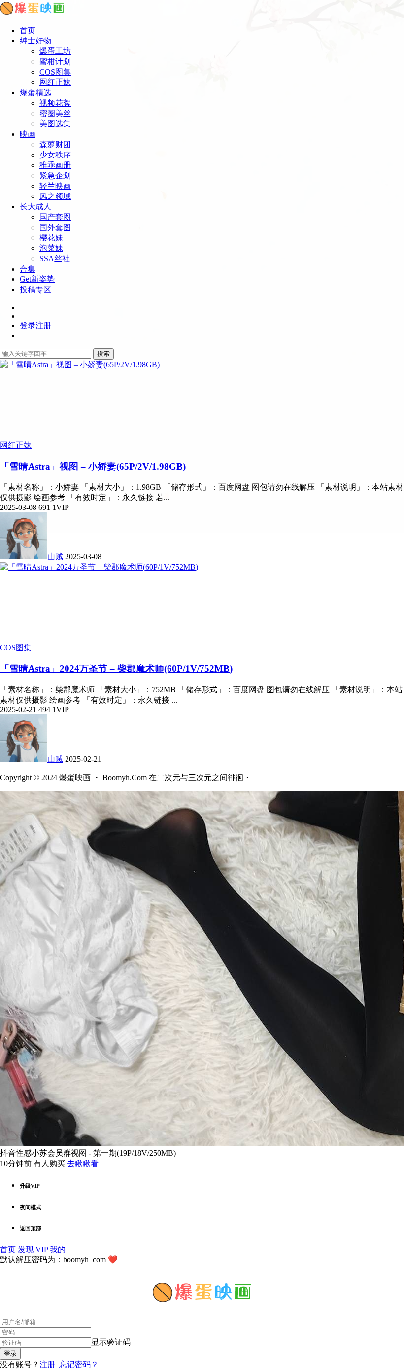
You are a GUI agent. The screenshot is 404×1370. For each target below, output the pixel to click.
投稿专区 (35, 289)
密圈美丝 (55, 113)
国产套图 (55, 217)
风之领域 (55, 196)
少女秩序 (55, 155)
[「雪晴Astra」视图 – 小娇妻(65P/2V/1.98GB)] (80, 364)
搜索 (103, 353)
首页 (27, 30)
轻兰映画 (55, 186)
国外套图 (55, 227)
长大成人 (35, 206)
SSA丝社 (54, 258)
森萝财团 (55, 144)
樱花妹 (51, 238)
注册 (47, 1364)
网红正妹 (55, 82)
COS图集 (55, 72)
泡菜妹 (51, 248)
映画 (27, 134)
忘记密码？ (79, 1364)
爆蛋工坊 (55, 51)
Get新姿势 (37, 279)
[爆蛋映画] (32, 13)
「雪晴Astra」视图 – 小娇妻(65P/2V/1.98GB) (93, 466)
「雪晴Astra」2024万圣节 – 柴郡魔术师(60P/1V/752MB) (116, 669)
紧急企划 (55, 175)
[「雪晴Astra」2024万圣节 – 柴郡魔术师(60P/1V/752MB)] (99, 567)
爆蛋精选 (35, 92)
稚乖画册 (55, 165)
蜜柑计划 (55, 61)
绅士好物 (35, 41)
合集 (27, 269)
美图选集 (55, 123)
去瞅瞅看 (83, 1163)
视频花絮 (55, 103)
